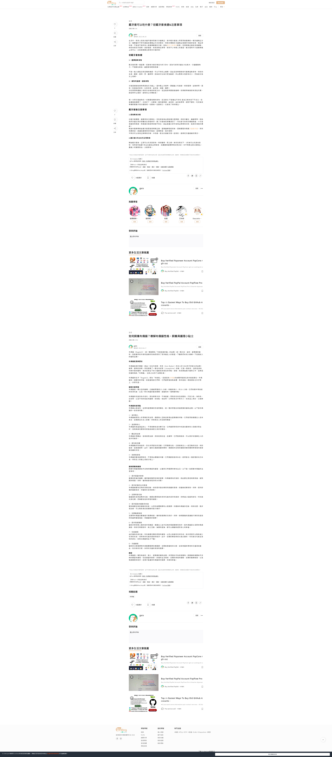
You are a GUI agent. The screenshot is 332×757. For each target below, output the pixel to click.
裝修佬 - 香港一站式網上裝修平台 (150, 218)
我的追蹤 (160, 740)
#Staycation (201, 732)
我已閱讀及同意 (272, 754)
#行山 (181, 732)
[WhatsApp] (115, 138)
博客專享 (169, 7)
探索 (147, 7)
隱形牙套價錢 (172, 45)
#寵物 (176, 732)
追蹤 (199, 35)
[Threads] (115, 143)
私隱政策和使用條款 (53, 753)
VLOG (178, 7)
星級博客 (161, 7)
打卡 (139, 167)
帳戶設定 (160, 735)
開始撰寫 (220, 3)
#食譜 (190, 732)
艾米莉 (181, 218)
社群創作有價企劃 (113, 7)
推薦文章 (154, 7)
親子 (201, 7)
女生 (192, 7)
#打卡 (185, 732)
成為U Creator (138, 7)
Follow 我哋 (166, 170)
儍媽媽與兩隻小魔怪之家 (134, 218)
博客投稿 (144, 746)
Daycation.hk (197, 218)
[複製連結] (115, 148)
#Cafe (195, 732)
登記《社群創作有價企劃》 (150, 161)
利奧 (166, 218)
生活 (206, 7)
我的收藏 (160, 738)
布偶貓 (172, 378)
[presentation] (128, 211)
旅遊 (187, 7)
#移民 (209, 732)
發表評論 (134, 236)
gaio (135, 34)
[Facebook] (115, 133)
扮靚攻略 (163, 167)
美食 (182, 7)
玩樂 (196, 7)
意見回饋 (144, 743)
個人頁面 (160, 732)
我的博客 (160, 743)
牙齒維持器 (193, 128)
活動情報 (171, 167)
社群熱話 (126, 7)
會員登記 (212, 3)
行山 (215, 7)
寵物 (210, 7)
